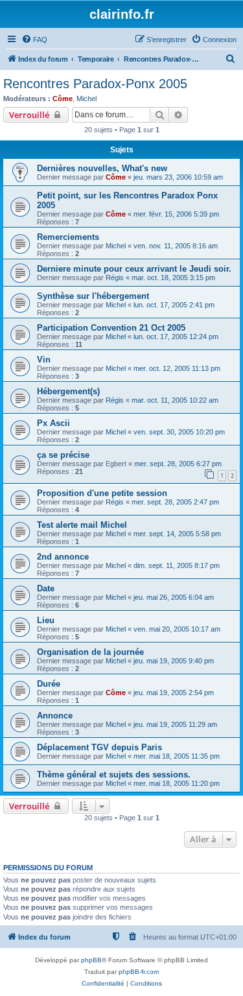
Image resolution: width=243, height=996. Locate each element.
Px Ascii (53, 423)
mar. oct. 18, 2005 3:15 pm (173, 277)
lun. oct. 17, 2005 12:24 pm (175, 336)
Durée (48, 684)
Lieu (45, 620)
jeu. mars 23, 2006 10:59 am (178, 177)
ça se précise (63, 455)
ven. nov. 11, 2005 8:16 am (175, 246)
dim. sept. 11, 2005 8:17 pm (176, 565)
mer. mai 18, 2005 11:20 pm (176, 783)
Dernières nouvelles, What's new (102, 168)
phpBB (91, 960)
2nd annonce (63, 557)
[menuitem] (34, 39)
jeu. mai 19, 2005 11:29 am (175, 724)
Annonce (55, 715)
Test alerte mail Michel (82, 525)
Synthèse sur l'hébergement (93, 296)
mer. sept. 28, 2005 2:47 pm (175, 502)
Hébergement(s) (68, 391)
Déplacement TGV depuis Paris (99, 747)
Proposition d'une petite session (102, 493)
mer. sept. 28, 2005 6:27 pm (178, 464)
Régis (115, 277)
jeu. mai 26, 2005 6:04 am (173, 597)
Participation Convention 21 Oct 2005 (111, 328)
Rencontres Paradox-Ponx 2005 (95, 84)
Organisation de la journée (90, 652)
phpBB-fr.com (139, 971)
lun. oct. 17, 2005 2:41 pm (173, 305)
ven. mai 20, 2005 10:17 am (176, 629)
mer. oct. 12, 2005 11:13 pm (176, 368)
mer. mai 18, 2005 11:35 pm (176, 756)
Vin (44, 359)
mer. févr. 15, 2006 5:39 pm (176, 214)
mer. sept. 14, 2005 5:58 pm (177, 534)
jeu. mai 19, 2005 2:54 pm (173, 692)
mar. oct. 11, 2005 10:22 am (175, 400)
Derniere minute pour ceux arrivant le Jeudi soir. (134, 269)
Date (45, 588)
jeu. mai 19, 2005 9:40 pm (173, 661)
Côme (62, 98)
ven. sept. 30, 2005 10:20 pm (179, 432)
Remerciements (68, 237)
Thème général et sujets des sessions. (114, 774)
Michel (86, 98)
